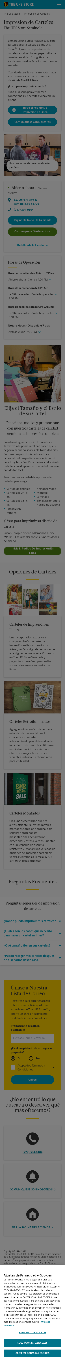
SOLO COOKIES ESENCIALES (32, 1343)
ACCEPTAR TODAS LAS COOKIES (32, 1353)
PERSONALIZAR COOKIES (32, 1332)
